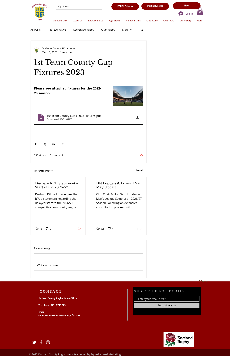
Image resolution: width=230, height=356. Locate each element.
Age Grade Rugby (83, 29)
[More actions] (141, 50)
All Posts (36, 29)
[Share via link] (62, 144)
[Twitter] (34, 342)
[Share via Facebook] (35, 144)
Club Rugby (108, 29)
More (125, 29)
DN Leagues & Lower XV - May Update (118, 185)
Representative (57, 29)
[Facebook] (41, 342)
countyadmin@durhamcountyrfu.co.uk (59, 315)
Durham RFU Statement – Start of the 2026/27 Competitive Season (57, 185)
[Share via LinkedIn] (53, 144)
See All (139, 170)
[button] (200, 11)
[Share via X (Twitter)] (44, 144)
